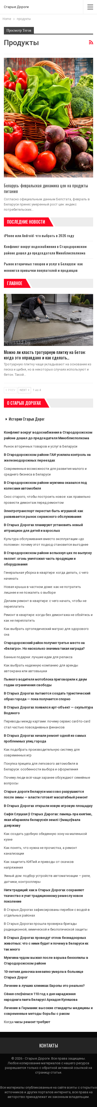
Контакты (48, 1045)
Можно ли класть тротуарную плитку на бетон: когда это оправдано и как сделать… (45, 355)
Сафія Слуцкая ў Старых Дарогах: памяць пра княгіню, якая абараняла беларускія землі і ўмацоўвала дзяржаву (48, 819)
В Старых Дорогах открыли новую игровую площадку (48, 806)
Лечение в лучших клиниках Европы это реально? (44, 986)
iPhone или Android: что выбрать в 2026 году (39, 235)
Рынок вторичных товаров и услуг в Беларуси (40, 446)
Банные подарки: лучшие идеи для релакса (38, 657)
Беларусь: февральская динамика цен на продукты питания (46, 188)
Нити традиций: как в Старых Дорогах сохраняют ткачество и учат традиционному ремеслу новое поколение (44, 895)
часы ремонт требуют (32, 1022)
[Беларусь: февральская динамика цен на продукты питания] (48, 118)
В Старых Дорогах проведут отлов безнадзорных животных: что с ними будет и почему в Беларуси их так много (46, 943)
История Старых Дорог (26, 419)
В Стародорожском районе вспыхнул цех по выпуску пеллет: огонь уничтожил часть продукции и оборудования (48, 558)
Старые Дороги (16, 7)
